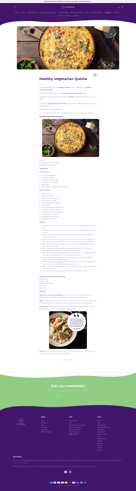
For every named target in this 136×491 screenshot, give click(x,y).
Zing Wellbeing (64, 485)
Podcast (99, 447)
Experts (99, 450)
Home (99, 420)
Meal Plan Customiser (103, 427)
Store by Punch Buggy (73, 485)
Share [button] (43, 84)
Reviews (99, 445)
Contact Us (44, 429)
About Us (100, 443)
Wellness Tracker (102, 434)
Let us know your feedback (77, 425)
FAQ (70, 423)
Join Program (101, 432)
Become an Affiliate (75, 427)
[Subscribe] (80, 395)
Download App (101, 425)
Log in (99, 423)
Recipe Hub (100, 429)
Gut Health (44, 427)
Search (43, 420)
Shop (98, 436)
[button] (14, 7)
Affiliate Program (46, 432)
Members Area (101, 438)
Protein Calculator (74, 432)
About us (43, 423)
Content (99, 441)
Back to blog (69, 360)
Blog (42, 425)
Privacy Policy (73, 420)
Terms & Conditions (75, 429)
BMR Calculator (73, 434)
